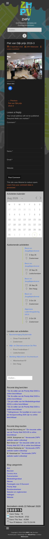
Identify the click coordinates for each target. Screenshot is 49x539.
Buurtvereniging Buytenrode (20, 334)
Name (10, 151)
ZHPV (26, 19)
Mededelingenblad (14, 479)
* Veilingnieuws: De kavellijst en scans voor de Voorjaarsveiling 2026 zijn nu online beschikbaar (24, 414)
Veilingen (10, 495)
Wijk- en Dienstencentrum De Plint (22, 346)
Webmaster (24, 536)
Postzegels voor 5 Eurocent (18, 484)
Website (10, 168)
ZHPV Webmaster (32, 47)
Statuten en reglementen (17, 492)
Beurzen (10, 471)
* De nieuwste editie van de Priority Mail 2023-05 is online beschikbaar (24, 432)
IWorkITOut (31, 534)
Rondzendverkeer (14, 489)
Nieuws (10, 481)
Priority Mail (11, 487)
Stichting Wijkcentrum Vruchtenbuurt (23, 357)
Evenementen (12, 476)
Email (9, 160)
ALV (8, 468)
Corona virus (12, 473)
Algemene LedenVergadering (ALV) (32, 311)
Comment (11, 122)
